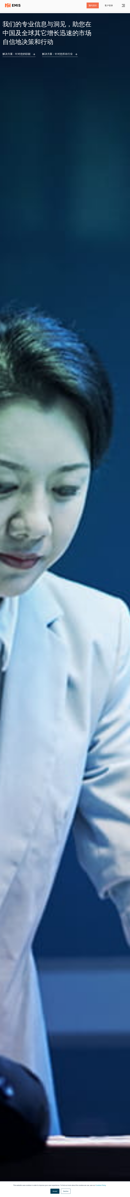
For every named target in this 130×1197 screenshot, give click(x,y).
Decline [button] (65, 1191)
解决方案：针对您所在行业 (57, 54)
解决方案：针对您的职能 (16, 54)
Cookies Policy (101, 1185)
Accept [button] (55, 1191)
